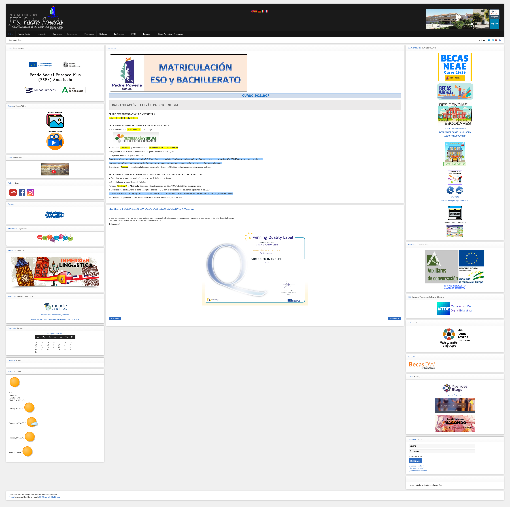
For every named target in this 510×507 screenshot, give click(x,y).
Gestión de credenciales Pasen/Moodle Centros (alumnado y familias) (55, 319)
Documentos (72, 34)
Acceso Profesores (455, 395)
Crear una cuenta (415, 466)
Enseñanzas (57, 34)
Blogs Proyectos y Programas (170, 34)
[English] (252, 11)
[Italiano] (263, 11)
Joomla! (11, 497)
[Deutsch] (259, 11)
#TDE (133, 34)
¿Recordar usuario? (416, 468)
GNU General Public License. (49, 497)
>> (61, 334)
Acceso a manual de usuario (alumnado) (55, 315)
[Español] (256, 11)
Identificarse (415, 460)
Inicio (10, 34)
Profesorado (119, 34)
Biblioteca (103, 34)
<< (48, 334)
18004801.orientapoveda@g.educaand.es (454, 200)
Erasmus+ (147, 34)
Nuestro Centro (24, 34)
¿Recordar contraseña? (418, 471)
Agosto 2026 (55, 334)
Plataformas (89, 34)
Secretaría (41, 34)
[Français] (266, 11)
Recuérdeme (416, 456)
